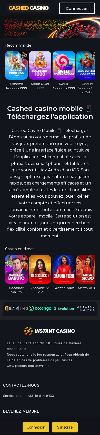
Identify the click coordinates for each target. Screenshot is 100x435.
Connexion (35, 427)
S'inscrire (65, 427)
